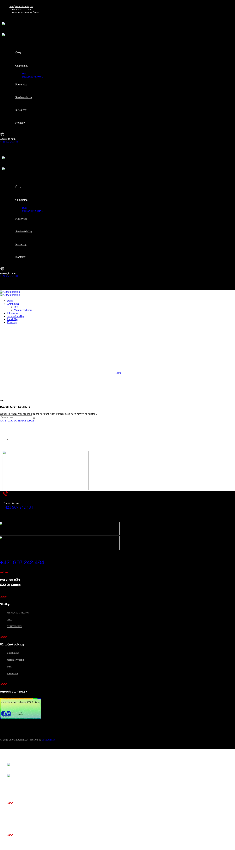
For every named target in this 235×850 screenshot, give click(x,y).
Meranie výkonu (18, 612)
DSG (9, 619)
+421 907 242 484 (9, 141)
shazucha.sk (48, 739)
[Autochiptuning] (10, 291)
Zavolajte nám (7, 138)
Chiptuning (14, 626)
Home (118, 372)
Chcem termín (11, 503)
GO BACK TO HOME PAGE (17, 420)
